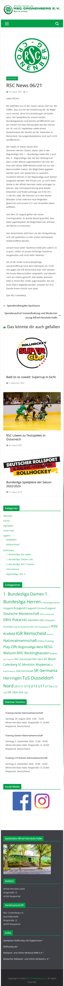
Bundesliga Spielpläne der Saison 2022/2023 (28, 484)
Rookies (53, 653)
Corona (40, 608)
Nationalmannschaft (20, 640)
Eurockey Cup (10, 626)
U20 (5, 692)
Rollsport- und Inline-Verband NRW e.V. (23, 952)
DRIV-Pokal (12, 619)
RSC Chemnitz (8, 659)
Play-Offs (10, 646)
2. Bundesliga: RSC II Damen (20, 564)
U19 (55, 686)
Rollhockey (12, 78)
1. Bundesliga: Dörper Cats (19, 559)
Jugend (6, 535)
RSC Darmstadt (23, 659)
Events (6, 520)
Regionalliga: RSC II (15, 574)
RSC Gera (37, 659)
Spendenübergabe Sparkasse (23, 305)
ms (27, 91)
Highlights (8, 525)
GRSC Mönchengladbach (40, 627)
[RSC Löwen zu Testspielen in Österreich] (32, 394)
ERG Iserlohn (30, 620)
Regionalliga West (30, 647)
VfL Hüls (13, 692)
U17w (49, 686)
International (12, 569)
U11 (21, 686)
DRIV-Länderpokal (47, 614)
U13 (27, 686)
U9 (16, 686)
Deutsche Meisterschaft (21, 613)
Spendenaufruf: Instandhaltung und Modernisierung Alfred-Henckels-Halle (30, 315)
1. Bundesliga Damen (23, 594)
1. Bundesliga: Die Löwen (18, 554)
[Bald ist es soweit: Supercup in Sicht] (32, 336)
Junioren (50, 634)
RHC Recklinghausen (33, 653)
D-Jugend (50, 608)
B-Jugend (19, 608)
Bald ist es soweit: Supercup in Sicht (31, 377)
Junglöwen (11, 539)
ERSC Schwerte (47, 620)
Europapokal (23, 627)
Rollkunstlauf (12, 544)
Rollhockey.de (10, 946)
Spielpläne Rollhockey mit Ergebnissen (22, 940)
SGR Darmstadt (24, 671)
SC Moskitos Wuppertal (34, 664)
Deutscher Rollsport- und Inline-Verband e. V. (26, 958)
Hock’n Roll (8, 530)
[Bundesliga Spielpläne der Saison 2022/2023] (32, 456)
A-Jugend (8, 608)
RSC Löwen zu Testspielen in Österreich (25, 437)
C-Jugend (31, 608)
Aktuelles (7, 515)
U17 (41, 686)
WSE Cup (23, 692)
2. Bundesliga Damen (50, 602)
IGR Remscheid (31, 633)
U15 (34, 686)
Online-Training (46, 640)
